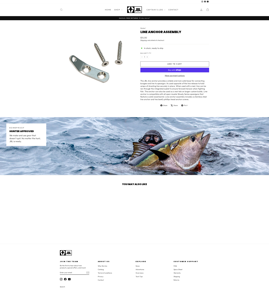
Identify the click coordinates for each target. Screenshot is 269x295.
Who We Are (102, 266)
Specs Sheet (178, 269)
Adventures (140, 269)
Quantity (146, 53)
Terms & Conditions (105, 273)
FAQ (175, 266)
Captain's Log (155, 10)
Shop (117, 10)
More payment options (175, 75)
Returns (176, 280)
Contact (173, 10)
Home (108, 10)
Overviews (139, 273)
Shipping (143, 40)
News (138, 266)
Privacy (101, 277)
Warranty (177, 273)
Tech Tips (139, 277)
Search (62, 287)
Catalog (101, 269)
